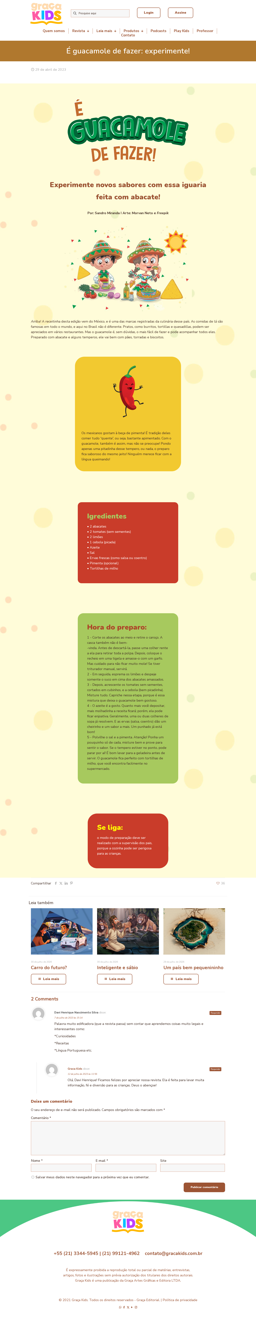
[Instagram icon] (136, 1307)
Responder (215, 1013)
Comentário (41, 1118)
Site (163, 1160)
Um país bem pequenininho (193, 967)
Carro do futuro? (49, 967)
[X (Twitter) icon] (128, 1307)
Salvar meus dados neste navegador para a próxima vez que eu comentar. (92, 1177)
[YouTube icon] (132, 1307)
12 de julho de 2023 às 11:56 (82, 1074)
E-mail (102, 1160)
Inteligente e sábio (117, 967)
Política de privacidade (180, 1300)
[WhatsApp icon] (120, 1307)
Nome (37, 1160)
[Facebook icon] (124, 1307)
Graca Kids (75, 1069)
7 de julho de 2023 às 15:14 (68, 1017)
